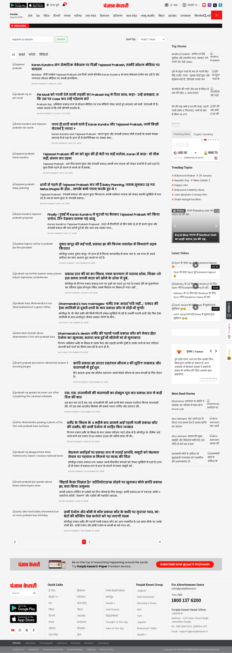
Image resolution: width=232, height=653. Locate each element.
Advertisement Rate (53, 649)
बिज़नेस (81, 628)
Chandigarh (46, 643)
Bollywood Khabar (183, 175)
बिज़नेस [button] (198, 16)
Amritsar (88, 643)
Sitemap (91, 649)
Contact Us (18, 649)
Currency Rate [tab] (181, 134)
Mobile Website (75, 649)
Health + (110, 603)
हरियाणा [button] (117, 16)
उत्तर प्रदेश (90, 16)
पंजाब (51, 622)
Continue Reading (208, 378)
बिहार (161, 16)
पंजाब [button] (67, 16)
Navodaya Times (146, 603)
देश (50, 603)
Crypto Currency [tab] (203, 134)
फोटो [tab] (32, 55)
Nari (139, 609)
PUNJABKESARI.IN (190, 649)
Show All (176, 123)
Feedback (33, 649)
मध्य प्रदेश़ (131, 16)
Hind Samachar (145, 597)
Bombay (75, 643)
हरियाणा (81, 597)
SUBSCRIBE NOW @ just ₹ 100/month (185, 564)
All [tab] (13, 55)
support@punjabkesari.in (193, 631)
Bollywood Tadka (147, 628)
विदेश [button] (46, 16)
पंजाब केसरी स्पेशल (115, 590)
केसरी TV (53, 597)
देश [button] (38, 16)
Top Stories (179, 46)
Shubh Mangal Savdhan (186, 199)
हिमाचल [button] (104, 16)
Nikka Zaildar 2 (200, 180)
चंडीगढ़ (52, 628)
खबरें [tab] (22, 55)
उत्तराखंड (81, 615)
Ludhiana (62, 643)
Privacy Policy (107, 649)
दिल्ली (56, 16)
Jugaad (141, 622)
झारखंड (172, 16)
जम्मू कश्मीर (148, 16)
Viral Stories (112, 609)
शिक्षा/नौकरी (112, 615)
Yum (139, 615)
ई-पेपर (52, 590)
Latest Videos (180, 253)
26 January (204, 175)
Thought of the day (117, 622)
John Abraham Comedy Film (189, 194)
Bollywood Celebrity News (188, 190)
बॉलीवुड (109, 597)
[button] (175, 226)
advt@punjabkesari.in (184, 588)
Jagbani (141, 590)
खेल (79, 634)
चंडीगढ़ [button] (78, 16)
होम (30, 16)
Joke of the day (115, 628)
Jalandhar (103, 643)
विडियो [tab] (43, 55)
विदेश (51, 609)
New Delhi (30, 643)
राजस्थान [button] (185, 16)
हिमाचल (81, 590)
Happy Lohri (180, 185)
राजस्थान (81, 622)
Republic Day (180, 180)
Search (61, 39)
